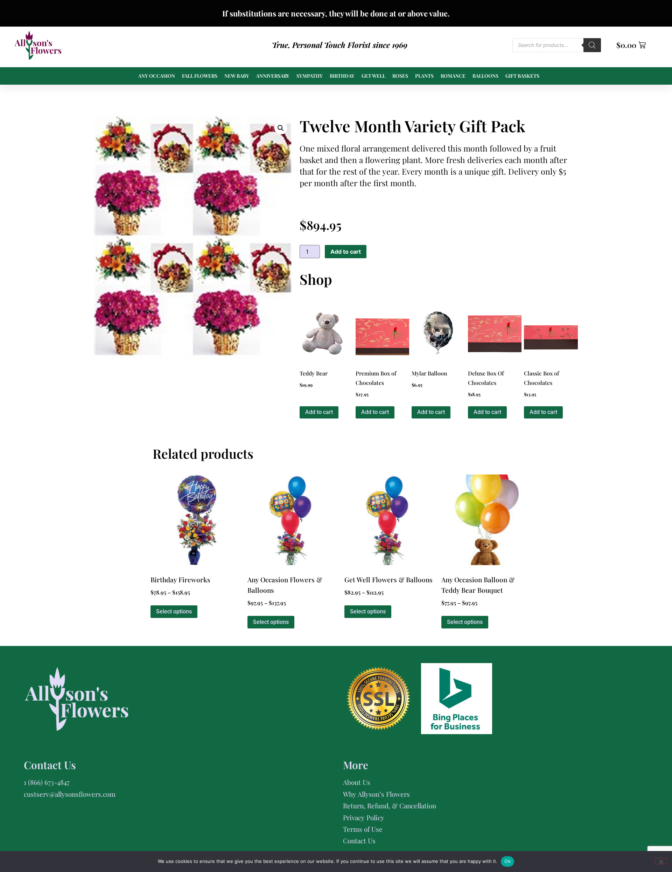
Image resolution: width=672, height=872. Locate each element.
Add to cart (345, 251)
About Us (356, 782)
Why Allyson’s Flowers (376, 794)
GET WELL (373, 75)
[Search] (592, 45)
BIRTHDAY (342, 75)
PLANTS (424, 75)
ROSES (400, 75)
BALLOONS (485, 75)
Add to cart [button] (319, 412)
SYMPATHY (309, 75)
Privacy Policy (363, 817)
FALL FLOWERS (199, 75)
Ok (507, 861)
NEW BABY (236, 75)
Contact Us (359, 840)
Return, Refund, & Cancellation (389, 805)
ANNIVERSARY (272, 75)
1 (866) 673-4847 (47, 782)
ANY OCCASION (156, 75)
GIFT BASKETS (522, 75)
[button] (280, 128)
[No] (661, 861)
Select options (174, 611)
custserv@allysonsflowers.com (69, 794)
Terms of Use (363, 829)
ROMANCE (453, 75)
